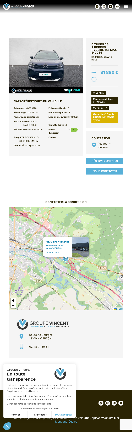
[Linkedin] (110, 6)
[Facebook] (97, 6)
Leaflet (119, 308)
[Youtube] (117, 6)
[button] (126, 6)
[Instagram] (103, 6)
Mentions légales (66, 421)
